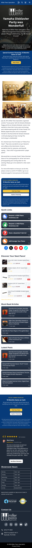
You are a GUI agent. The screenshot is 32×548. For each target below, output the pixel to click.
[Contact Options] (18, 2)
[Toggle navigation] (29, 2)
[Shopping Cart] (25, 2)
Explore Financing (16, 194)
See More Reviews (16, 461)
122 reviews (21, 437)
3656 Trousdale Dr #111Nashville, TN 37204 (11, 534)
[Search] (22, 2)
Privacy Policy (16, 546)
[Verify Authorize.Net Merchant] (23, 501)
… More (25, 455)
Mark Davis (10, 440)
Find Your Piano (16, 191)
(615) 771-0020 (8, 530)
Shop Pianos (16, 62)
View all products (6, 299)
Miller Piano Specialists (8, 2)
